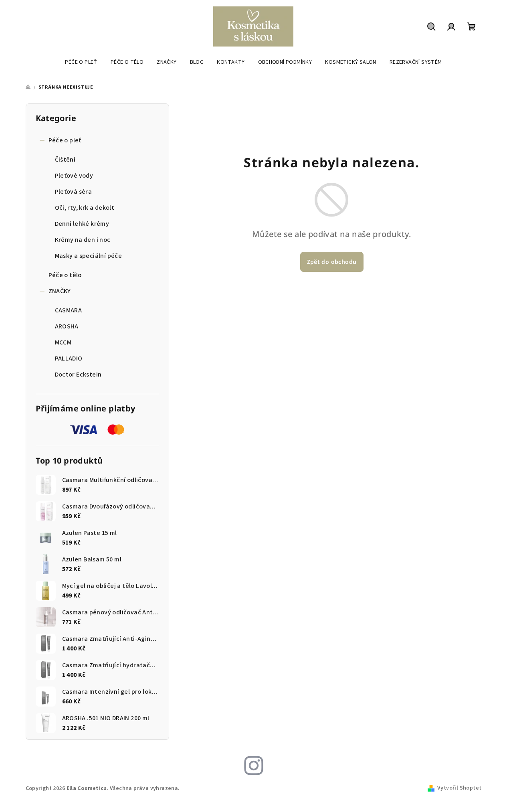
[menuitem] (81, 62)
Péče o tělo (65, 275)
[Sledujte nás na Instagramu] (253, 765)
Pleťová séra (73, 191)
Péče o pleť (64, 140)
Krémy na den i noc (83, 239)
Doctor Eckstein (78, 374)
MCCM (63, 342)
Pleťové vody (74, 175)
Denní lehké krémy (82, 223)
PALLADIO (69, 358)
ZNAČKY (59, 291)
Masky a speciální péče (88, 255)
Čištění (65, 159)
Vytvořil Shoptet (459, 788)
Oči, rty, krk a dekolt (85, 207)
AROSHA (67, 326)
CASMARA (68, 310)
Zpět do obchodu (332, 261)
